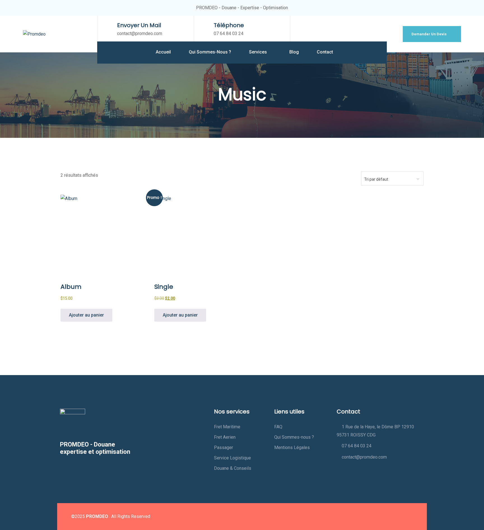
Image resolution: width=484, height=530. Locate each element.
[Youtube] (396, 517)
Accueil (163, 52)
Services (258, 52)
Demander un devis (429, 34)
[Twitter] (373, 517)
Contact (325, 52)
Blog (294, 52)
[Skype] (407, 517)
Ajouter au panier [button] (86, 315)
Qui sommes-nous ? (210, 52)
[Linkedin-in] (385, 517)
